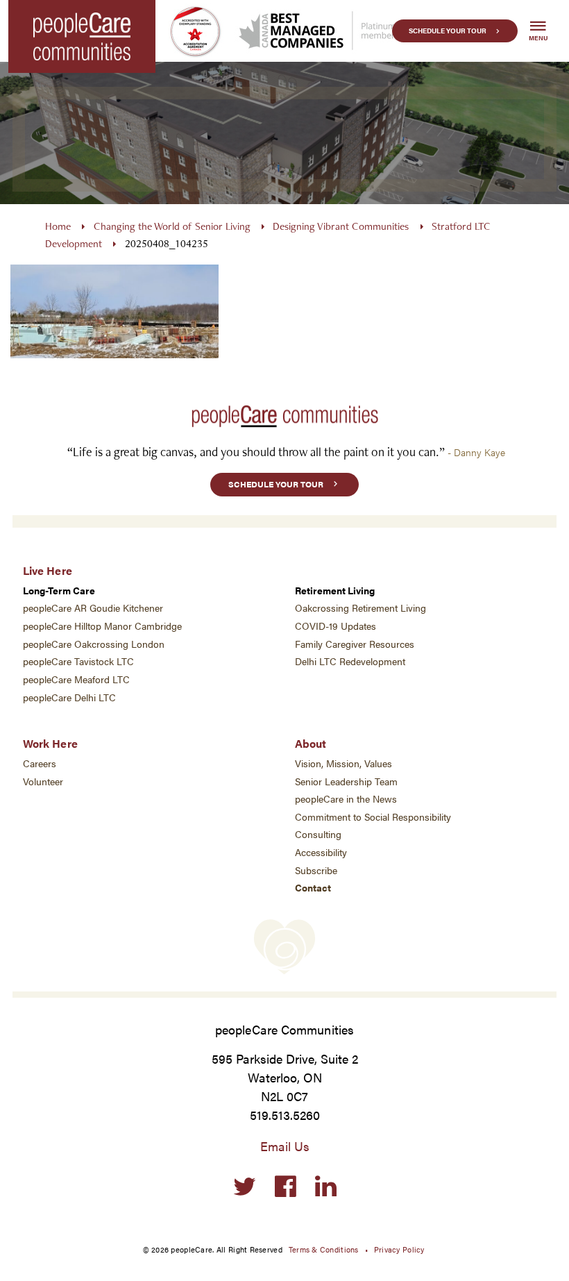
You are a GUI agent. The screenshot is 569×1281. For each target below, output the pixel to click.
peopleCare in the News (346, 798)
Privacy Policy (399, 1249)
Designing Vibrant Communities (341, 226)
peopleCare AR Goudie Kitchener (93, 607)
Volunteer (43, 781)
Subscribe (316, 870)
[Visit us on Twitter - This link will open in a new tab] (244, 1187)
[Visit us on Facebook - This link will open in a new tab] (285, 1187)
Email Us (284, 1146)
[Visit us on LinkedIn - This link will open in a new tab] (326, 1187)
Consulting (318, 834)
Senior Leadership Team (346, 781)
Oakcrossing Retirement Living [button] (360, 607)
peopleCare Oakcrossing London (93, 644)
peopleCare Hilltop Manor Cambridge (102, 626)
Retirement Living (335, 590)
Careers (39, 763)
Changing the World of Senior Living (172, 226)
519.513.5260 (285, 1114)
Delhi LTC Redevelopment (350, 661)
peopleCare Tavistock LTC (78, 661)
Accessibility (321, 852)
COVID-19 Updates (335, 626)
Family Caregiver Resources (354, 644)
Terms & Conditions (324, 1249)
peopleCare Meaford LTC (76, 679)
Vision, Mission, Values (343, 763)
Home (58, 226)
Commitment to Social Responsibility (373, 816)
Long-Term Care (59, 590)
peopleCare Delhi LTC (69, 697)
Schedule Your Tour (447, 30)
